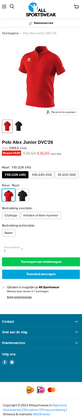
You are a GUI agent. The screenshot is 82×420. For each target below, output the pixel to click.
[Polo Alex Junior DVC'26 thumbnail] (7, 126)
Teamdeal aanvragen (41, 274)
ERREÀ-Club (18, 148)
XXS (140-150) (42, 175)
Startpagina (10, 33)
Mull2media (41, 414)
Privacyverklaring (53, 410)
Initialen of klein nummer (40, 215)
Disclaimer (31, 410)
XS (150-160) (67, 175)
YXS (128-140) (15, 175)
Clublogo (11, 215)
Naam (9, 233)
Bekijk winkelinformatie (19, 297)
